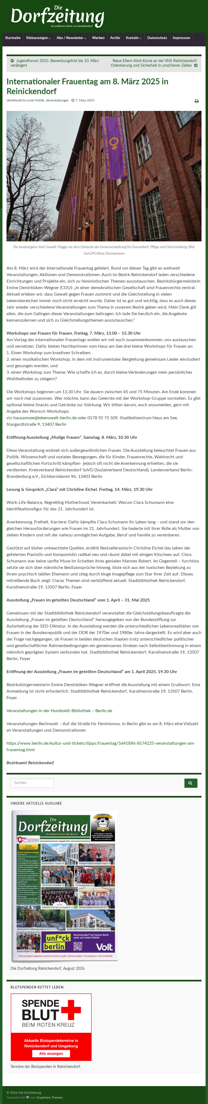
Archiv (115, 38)
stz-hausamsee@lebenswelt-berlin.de (41, 418)
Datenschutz (157, 38)
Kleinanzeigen (37, 38)
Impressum (181, 38)
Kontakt (132, 38)
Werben (98, 38)
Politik (39, 100)
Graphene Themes (50, 1097)
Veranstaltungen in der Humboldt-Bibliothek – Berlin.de (59, 711)
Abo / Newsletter (70, 38)
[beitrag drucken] (197, 101)
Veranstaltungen (57, 100)
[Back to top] (196, 1092)
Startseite (13, 38)
